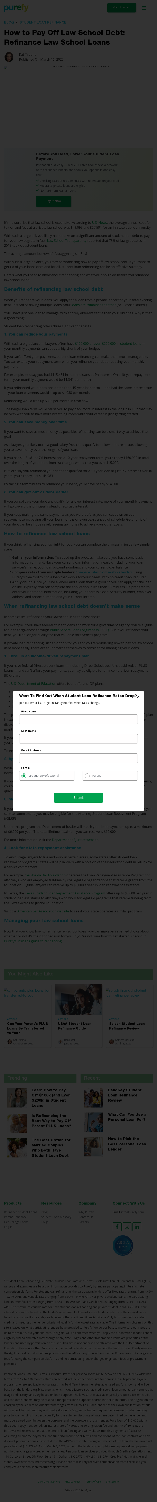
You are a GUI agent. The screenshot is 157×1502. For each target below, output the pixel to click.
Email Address (31, 750)
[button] (138, 696)
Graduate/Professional (44, 776)
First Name (28, 712)
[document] (78, 751)
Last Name (28, 731)
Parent (96, 776)
